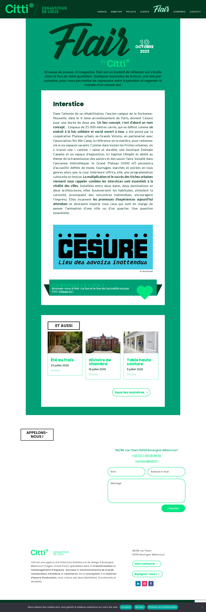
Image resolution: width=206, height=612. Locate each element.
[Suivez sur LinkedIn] (138, 583)
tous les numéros (129, 392)
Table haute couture (139, 361)
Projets (131, 12)
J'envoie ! (173, 508)
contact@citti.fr (146, 461)
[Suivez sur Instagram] (144, 583)
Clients (144, 12)
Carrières (179, 12)
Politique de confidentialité (163, 607)
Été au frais (62, 360)
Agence (102, 12)
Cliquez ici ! (66, 291)
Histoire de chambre (100, 361)
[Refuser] (202, 607)
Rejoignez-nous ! (145, 574)
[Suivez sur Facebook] (151, 583)
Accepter (126, 607)
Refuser (140, 607)
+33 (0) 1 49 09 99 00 (146, 456)
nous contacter (144, 563)
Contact (195, 12)
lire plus (55, 370)
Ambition (116, 12)
